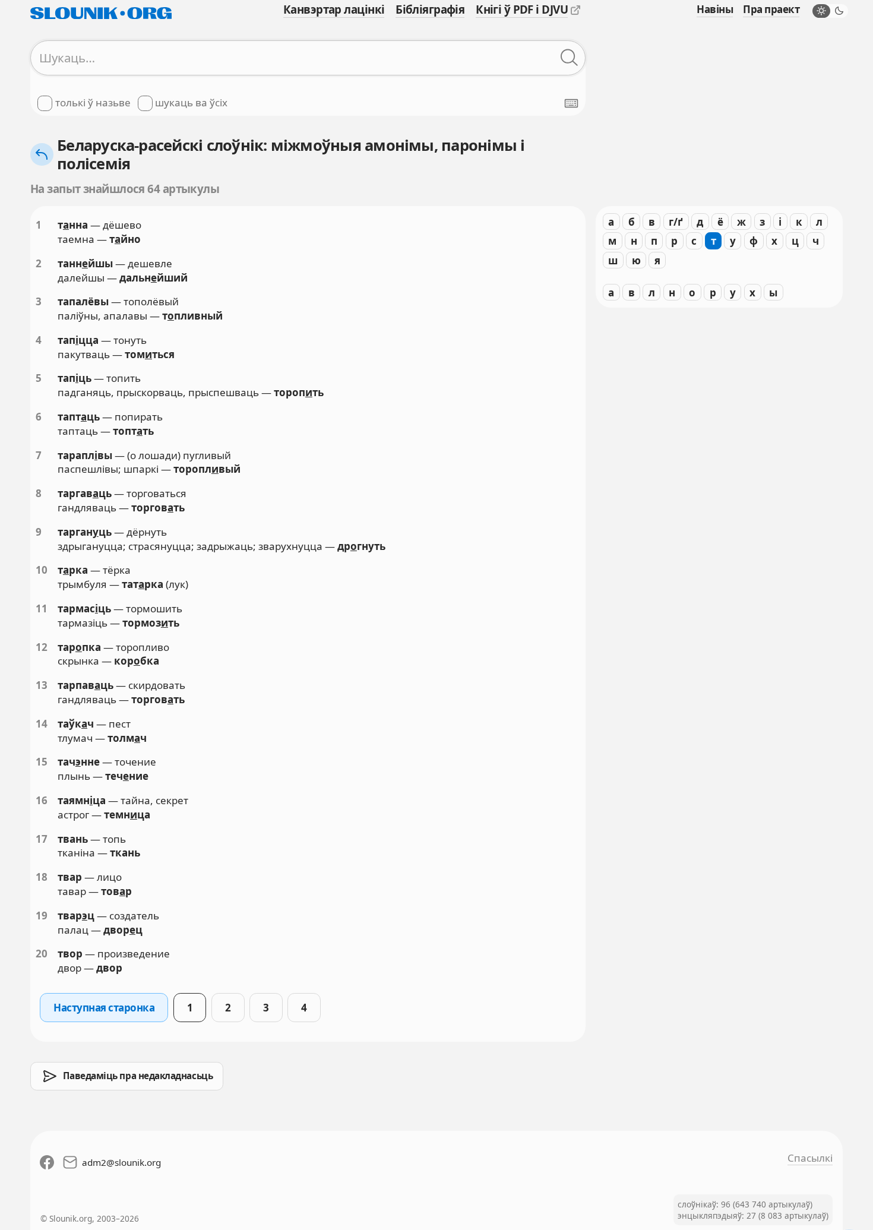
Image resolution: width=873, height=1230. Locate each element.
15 (42, 762)
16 (42, 800)
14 (42, 724)
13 (42, 685)
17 (42, 839)
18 (42, 877)
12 (42, 647)
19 (42, 915)
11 (42, 608)
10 (42, 570)
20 (42, 953)
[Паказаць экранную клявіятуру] (571, 103)
